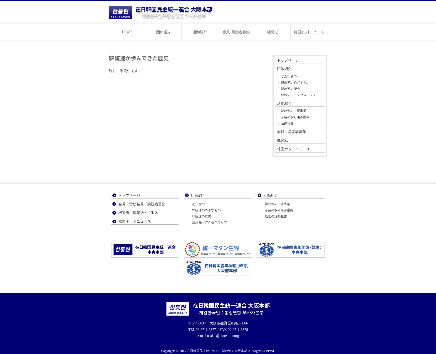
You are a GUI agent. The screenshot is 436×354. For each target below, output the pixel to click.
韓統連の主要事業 (293, 111)
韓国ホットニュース (309, 32)
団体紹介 (163, 32)
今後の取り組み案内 (295, 117)
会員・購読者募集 (236, 32)
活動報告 (287, 123)
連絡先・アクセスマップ (298, 95)
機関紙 (272, 32)
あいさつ (198, 204)
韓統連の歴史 (290, 88)
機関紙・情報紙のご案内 (138, 213)
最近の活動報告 (276, 216)
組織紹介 (198, 195)
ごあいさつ (289, 76)
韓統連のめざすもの (295, 82)
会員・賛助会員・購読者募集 (142, 204)
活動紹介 (200, 32)
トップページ (127, 32)
